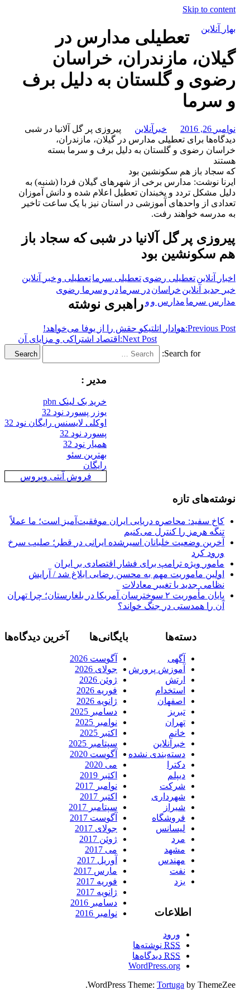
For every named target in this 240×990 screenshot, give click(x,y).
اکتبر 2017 (98, 796)
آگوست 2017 (93, 817)
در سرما (134, 289)
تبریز (176, 711)
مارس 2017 (95, 870)
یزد (179, 881)
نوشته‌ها (156, 945)
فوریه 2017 (96, 881)
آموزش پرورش (156, 669)
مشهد (174, 849)
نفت (177, 870)
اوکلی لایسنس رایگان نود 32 (55, 422)
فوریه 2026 (96, 690)
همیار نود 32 (85, 444)
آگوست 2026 (93, 658)
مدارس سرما (211, 301)
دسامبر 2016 (93, 902)
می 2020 (101, 764)
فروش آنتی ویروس (56, 476)
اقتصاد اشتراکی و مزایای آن (87, 339)
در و (110, 289)
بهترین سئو (87, 454)
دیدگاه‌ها (156, 955)
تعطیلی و (74, 278)
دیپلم (176, 775)
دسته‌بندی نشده (156, 754)
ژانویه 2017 (96, 892)
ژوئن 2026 (98, 679)
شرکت (172, 786)
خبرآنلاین (151, 129)
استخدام (170, 690)
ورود (171, 934)
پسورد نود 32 (83, 433)
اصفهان (171, 701)
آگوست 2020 (93, 754)
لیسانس (170, 828)
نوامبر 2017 (96, 786)
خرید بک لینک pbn (75, 401)
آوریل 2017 (97, 860)
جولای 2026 (96, 669)
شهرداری (168, 796)
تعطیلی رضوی (168, 278)
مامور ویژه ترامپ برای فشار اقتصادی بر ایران (139, 563)
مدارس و (168, 301)
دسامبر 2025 (93, 711)
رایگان (95, 465)
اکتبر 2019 (98, 775)
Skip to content (209, 9)
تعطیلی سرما (116, 278)
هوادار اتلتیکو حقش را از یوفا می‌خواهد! (139, 328)
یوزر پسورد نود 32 (74, 412)
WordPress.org (154, 965)
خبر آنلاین (39, 278)
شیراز (174, 807)
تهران (175, 722)
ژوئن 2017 (98, 839)
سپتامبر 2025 (93, 743)
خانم (177, 732)
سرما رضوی (79, 289)
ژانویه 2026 (96, 701)
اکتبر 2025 (98, 732)
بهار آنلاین (218, 29)
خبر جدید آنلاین (209, 289)
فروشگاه (168, 817)
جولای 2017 (96, 828)
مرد (178, 839)
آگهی (176, 658)
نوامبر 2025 (96, 722)
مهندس (171, 860)
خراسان (166, 289)
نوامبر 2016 (96, 913)
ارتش (175, 679)
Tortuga (170, 984)
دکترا (176, 764)
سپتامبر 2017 (93, 807)
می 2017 (101, 849)
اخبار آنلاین (216, 278)
